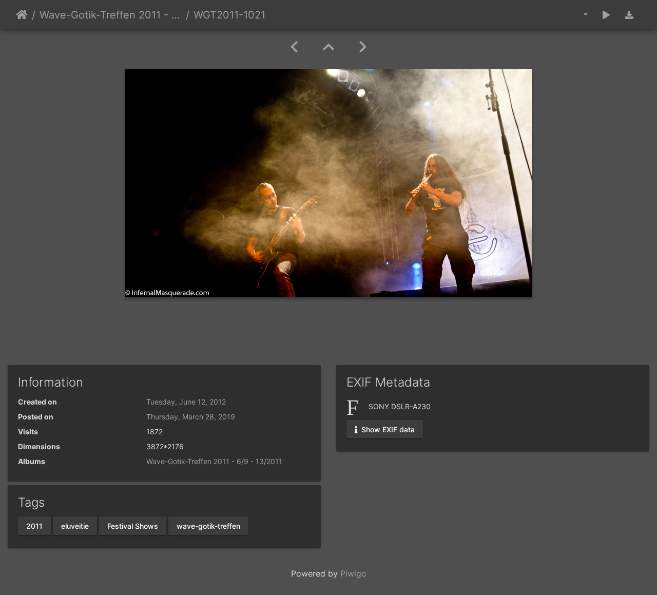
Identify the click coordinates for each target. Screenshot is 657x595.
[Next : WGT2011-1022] (362, 47)
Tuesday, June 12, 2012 (186, 401)
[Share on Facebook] (329, 337)
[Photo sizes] (578, 14)
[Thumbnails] (328, 47)
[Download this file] (629, 14)
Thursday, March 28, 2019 (190, 416)
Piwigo (353, 573)
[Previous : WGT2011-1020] (294, 47)
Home (22, 15)
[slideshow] (606, 14)
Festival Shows (132, 525)
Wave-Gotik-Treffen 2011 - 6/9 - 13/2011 (111, 15)
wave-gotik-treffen (208, 525)
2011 (34, 525)
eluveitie (75, 525)
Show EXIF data (387, 429)
